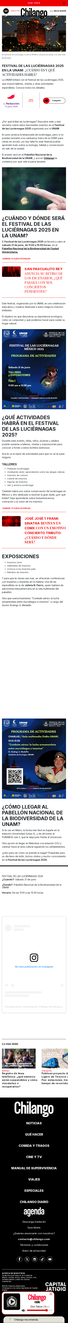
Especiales (34, 1191)
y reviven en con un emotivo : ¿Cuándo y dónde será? (45, 530)
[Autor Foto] (11, 97)
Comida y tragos (34, 1146)
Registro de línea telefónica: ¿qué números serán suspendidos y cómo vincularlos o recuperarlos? (19, 1080)
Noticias (5, 1071)
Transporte (46, 1071)
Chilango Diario (34, 1202)
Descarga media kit (34, 1221)
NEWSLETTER (15, 11)
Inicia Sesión (60, 11)
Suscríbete (34, 1227)
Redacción (12, 103)
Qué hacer (31, 100)
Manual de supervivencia (34, 1168)
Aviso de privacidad (34, 1250)
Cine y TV (34, 1157)
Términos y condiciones (34, 1244)
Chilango (49, 158)
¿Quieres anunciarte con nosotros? (34, 1233)
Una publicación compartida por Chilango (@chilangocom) (35, 1006)
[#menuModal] (6, 11)
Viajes (34, 1179)
